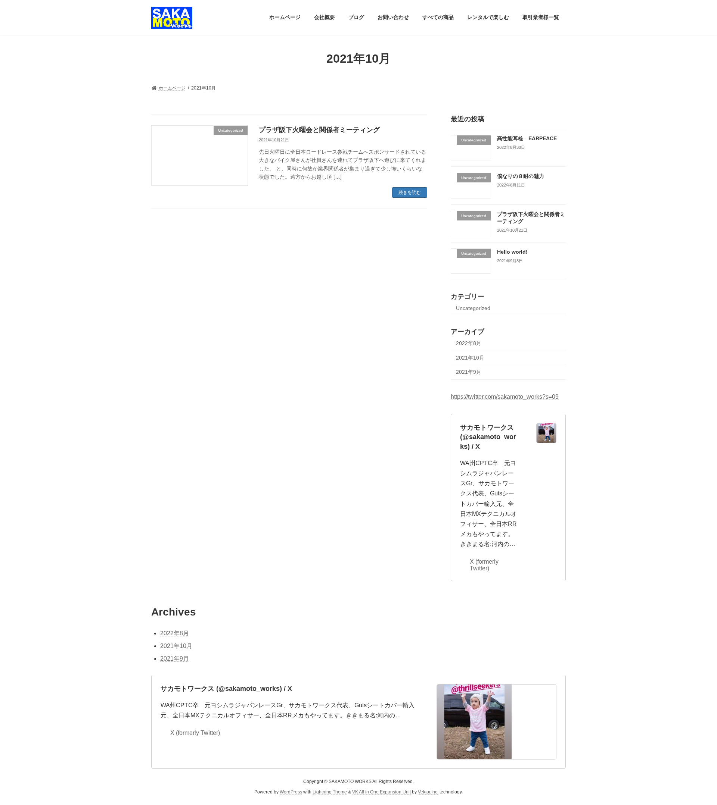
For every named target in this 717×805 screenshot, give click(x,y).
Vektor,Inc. (428, 792)
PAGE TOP (694, 774)
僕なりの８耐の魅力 (520, 176)
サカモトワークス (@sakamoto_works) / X (488, 437)
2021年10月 (470, 357)
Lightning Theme (330, 792)
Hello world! (512, 251)
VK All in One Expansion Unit (381, 792)
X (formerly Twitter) (484, 564)
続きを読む (409, 192)
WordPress (291, 792)
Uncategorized (473, 308)
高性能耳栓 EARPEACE (527, 138)
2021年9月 (468, 372)
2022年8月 (468, 343)
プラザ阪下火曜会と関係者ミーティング (319, 130)
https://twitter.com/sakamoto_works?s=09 (505, 397)
